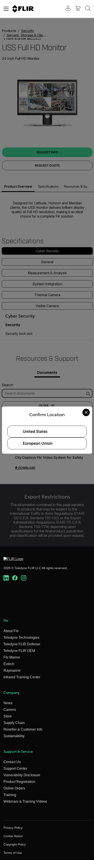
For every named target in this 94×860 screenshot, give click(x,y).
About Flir (11, 631)
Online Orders (14, 788)
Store (7, 716)
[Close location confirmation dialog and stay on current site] (86, 412)
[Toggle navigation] (6, 9)
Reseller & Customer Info (22, 729)
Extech (8, 664)
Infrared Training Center (21, 677)
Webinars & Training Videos (25, 801)
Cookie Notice (13, 836)
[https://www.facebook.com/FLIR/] (14, 578)
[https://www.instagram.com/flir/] (23, 578)
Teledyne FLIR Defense (21, 644)
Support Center (15, 768)
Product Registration (19, 782)
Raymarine (12, 670)
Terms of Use (12, 853)
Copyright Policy (14, 844)
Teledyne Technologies (21, 637)
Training (9, 795)
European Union (37, 443)
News (7, 703)
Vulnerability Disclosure (21, 775)
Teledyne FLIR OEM (19, 651)
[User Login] (66, 8)
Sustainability (13, 736)
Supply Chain (14, 723)
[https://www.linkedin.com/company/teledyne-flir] (6, 578)
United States (35, 431)
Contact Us (12, 762)
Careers (9, 709)
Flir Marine (11, 657)
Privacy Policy (13, 827)
